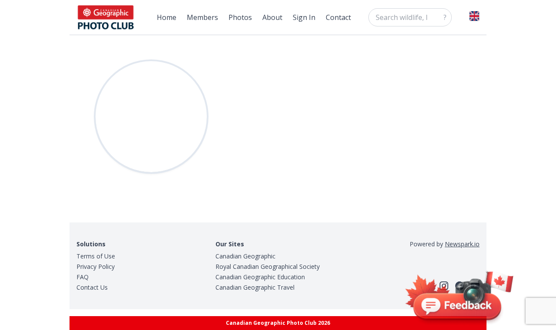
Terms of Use (95, 256)
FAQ (82, 277)
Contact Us (92, 287)
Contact (338, 17)
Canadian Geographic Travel (255, 287)
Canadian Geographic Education (260, 277)
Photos (240, 17)
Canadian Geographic (245, 256)
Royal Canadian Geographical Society (267, 266)
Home (166, 17)
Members (202, 17)
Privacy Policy (95, 266)
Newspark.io (462, 244)
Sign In (304, 17)
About (272, 17)
